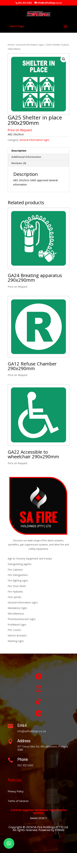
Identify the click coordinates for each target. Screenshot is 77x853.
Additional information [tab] (26, 157)
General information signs (30, 44)
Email (22, 725)
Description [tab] (18, 150)
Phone (22, 759)
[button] (63, 59)
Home (11, 44)
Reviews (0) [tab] (18, 163)
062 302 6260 (25, 2)
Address (23, 741)
